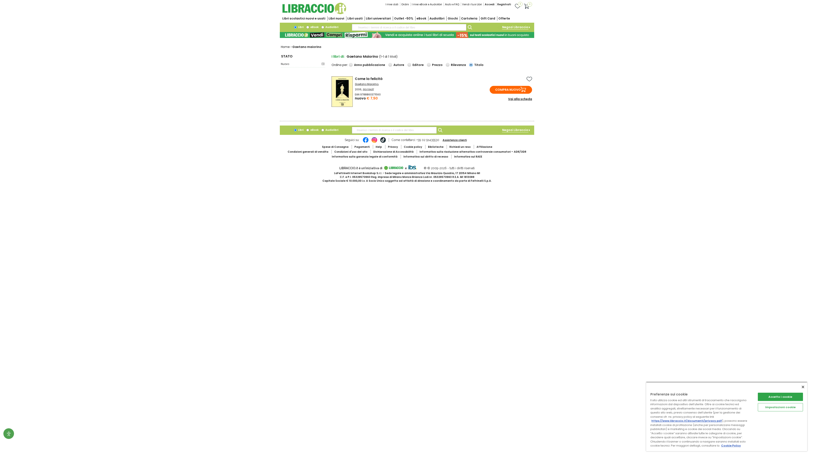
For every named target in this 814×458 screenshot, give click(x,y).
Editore (418, 65)
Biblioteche (435, 147)
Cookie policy (413, 147)
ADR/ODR (473, 152)
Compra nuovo (508, 90)
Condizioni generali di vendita (308, 152)
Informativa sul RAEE (468, 156)
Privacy (393, 147)
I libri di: (338, 56)
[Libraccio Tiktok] (383, 142)
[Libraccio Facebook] (366, 142)
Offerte (504, 18)
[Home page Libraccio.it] (314, 13)
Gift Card (488, 18)
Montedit (368, 89)
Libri (300, 27)
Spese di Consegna (335, 147)
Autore (398, 65)
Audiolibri (437, 18)
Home (285, 47)
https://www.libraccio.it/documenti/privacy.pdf (686, 421)
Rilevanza (458, 65)
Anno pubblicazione (369, 65)
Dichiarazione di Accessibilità (393, 152)
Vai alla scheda (520, 99)
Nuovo (303, 64)
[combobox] (409, 27)
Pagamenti (362, 147)
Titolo (479, 65)
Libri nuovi (336, 18)
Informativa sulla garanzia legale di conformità (364, 156)
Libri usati (355, 18)
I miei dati (392, 4)
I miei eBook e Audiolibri (427, 4)
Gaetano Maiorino (366, 84)
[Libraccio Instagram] (374, 142)
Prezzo (437, 65)
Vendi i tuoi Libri (472, 4)
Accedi (489, 4)
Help (379, 147)
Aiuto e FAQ (452, 4)
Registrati (504, 4)
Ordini (405, 4)
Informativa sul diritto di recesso (425, 156)
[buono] (407, 35)
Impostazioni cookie (780, 407)
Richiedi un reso (460, 147)
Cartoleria (469, 18)
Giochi (453, 18)
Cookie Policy (731, 446)
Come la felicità (368, 78)
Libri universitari (378, 18)
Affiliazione (484, 147)
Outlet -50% (403, 18)
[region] (726, 416)
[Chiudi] (803, 387)
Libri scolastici (303, 18)
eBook (421, 18)
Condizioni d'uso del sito (350, 152)
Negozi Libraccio (515, 27)
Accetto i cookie (780, 397)
